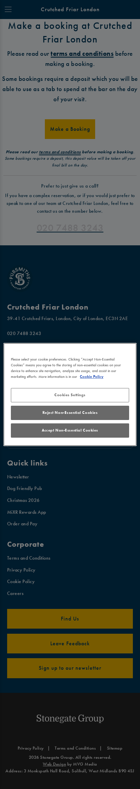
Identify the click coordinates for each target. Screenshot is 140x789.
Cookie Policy (91, 376)
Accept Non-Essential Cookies (70, 430)
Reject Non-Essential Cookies (70, 412)
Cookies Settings (70, 394)
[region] (69, 394)
